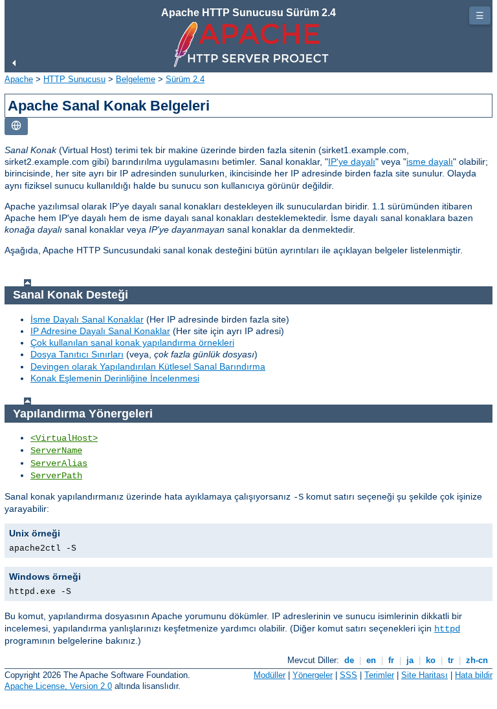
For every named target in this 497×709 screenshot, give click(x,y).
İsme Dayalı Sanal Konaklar (87, 319)
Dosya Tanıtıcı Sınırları (77, 354)
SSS (348, 675)
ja (410, 660)
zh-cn (477, 660)
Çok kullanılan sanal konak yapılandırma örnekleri (132, 342)
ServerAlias (58, 463)
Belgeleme (135, 79)
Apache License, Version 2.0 (58, 686)
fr (391, 660)
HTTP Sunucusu (74, 79)
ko (430, 660)
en (371, 660)
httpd (447, 629)
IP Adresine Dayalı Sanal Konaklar (100, 331)
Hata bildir (473, 675)
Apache (19, 79)
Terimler (379, 675)
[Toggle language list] (16, 126)
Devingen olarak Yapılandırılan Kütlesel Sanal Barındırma (147, 366)
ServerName (56, 450)
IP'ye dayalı (351, 161)
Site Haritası (424, 675)
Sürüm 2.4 (185, 79)
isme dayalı (429, 161)
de (349, 660)
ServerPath (56, 476)
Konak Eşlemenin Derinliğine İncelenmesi (114, 378)
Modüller (269, 675)
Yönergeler (313, 675)
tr (450, 660)
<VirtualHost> (64, 438)
